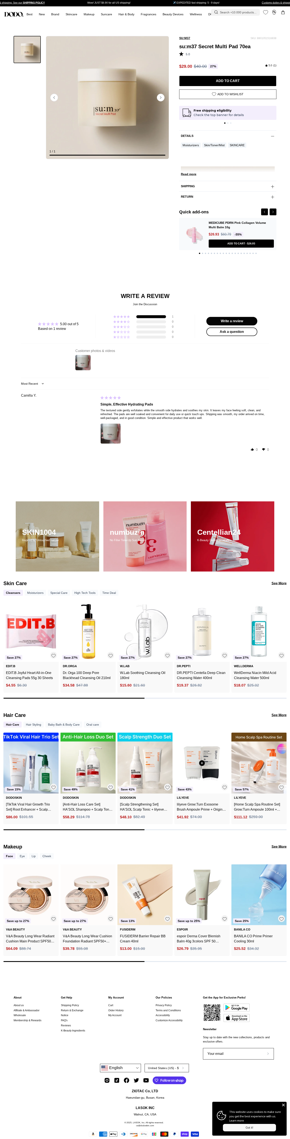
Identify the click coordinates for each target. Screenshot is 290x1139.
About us (19, 1005)
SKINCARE (237, 145)
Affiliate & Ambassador (26, 1010)
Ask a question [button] (232, 331)
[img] (270, 66)
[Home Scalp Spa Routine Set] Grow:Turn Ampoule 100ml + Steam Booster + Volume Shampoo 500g (257, 807)
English (115, 1067)
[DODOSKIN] (13, 14)
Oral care (92, 724)
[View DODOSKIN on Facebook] (126, 1080)
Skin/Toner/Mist (214, 145)
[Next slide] (161, 97)
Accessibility (163, 1015)
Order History (116, 1010)
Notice (64, 1015)
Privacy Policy (164, 1005)
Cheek (46, 856)
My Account (116, 997)
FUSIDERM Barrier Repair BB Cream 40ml (143, 938)
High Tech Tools (85, 592)
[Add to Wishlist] (53, 655)
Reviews (66, 1025)
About (17, 997)
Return (187, 196)
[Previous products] (7, 641)
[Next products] (283, 641)
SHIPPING (188, 186)
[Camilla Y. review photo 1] (110, 433)
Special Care (59, 592)
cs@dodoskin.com (145, 1125)
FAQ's (64, 1020)
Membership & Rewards (27, 1020)
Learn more (236, 1120)
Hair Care (12, 724)
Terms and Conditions (168, 1010)
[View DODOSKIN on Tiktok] (117, 1080)
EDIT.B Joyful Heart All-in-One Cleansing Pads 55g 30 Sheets (29, 675)
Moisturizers (191, 145)
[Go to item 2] (227, 123)
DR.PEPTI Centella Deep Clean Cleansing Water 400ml (201, 675)
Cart (110, 1005)
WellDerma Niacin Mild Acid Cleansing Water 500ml (255, 675)
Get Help (66, 997)
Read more (188, 174)
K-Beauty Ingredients (73, 1030)
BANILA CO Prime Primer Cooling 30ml (253, 938)
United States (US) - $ (163, 1068)
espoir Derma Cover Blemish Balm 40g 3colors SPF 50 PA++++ (198, 939)
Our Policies (164, 997)
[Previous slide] (54, 97)
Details (187, 136)
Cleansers (13, 592)
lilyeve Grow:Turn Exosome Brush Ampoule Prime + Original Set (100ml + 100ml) (201, 807)
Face (9, 856)
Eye (22, 856)
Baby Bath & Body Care (64, 724)
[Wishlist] (265, 12)
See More (279, 583)
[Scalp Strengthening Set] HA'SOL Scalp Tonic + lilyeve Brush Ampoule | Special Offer (142, 807)
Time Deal (109, 592)
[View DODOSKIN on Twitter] (136, 1080)
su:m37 (184, 38)
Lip (34, 856)
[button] (148, 14)
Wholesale (20, 1015)
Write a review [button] (232, 321)
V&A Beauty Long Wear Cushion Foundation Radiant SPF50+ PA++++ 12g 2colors (87, 939)
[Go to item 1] (224, 123)
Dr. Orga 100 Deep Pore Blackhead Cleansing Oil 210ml (87, 675)
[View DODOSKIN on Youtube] (146, 1080)
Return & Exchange (72, 1010)
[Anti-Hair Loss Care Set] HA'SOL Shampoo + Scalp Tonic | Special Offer (87, 807)
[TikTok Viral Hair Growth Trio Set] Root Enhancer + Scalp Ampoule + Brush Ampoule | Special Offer (28, 807)
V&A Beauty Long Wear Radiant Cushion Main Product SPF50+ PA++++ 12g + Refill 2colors (30, 939)
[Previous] (264, 212)
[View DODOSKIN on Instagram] (107, 1080)
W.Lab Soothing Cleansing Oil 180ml (142, 675)
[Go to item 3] (230, 123)
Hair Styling (33, 724)
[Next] (273, 212)
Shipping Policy (70, 1005)
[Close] (283, 1105)
